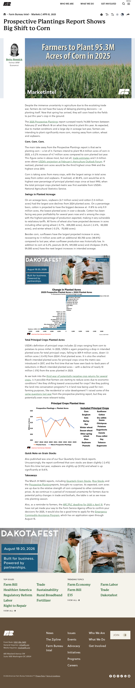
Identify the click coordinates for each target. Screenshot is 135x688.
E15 (70, 595)
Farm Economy (79, 584)
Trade (41, 584)
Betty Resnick (14, 59)
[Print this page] (101, 14)
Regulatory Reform (18, 595)
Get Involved (97, 646)
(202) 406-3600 (20, 642)
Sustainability (47, 589)
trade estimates (81, 158)
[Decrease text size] (112, 14)
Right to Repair (15, 605)
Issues (72, 633)
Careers (73, 665)
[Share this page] (128, 14)
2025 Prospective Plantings (44, 121)
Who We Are (97, 633)
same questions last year (38, 394)
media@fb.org (24, 647)
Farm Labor (109, 584)
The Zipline (53, 639)
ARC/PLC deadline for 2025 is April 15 (83, 504)
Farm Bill (10, 584)
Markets (35, 14)
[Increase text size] (107, 14)
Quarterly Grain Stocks (78, 481)
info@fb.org (24, 645)
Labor (8, 600)
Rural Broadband (49, 595)
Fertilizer (44, 600)
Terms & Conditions (53, 676)
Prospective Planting (40, 484)
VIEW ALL (9, 610)
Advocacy (74, 646)
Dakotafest (109, 595)
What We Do (97, 639)
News (49, 633)
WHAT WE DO (87, 4)
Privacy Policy (40, 676)
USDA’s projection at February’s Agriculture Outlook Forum (70, 161)
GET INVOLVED (108, 4)
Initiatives (74, 652)
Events (72, 639)
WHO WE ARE (67, 4)
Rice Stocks (98, 481)
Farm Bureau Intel (19, 14)
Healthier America (18, 589)
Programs (74, 659)
